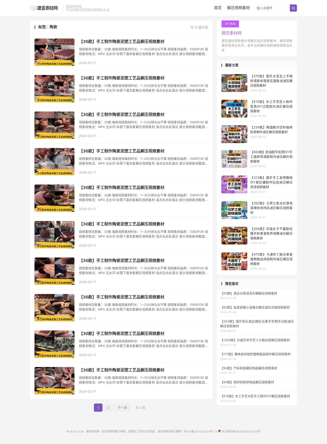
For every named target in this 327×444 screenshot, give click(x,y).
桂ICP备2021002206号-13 (200, 431)
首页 (218, 8)
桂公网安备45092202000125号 (240, 431)
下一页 (122, 408)
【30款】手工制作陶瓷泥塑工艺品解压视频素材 (121, 41)
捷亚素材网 (45, 8)
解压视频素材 (238, 8)
